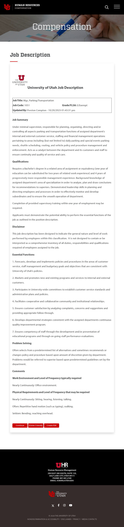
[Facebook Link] (58, 505)
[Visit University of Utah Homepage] (7, 7)
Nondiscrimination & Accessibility (43, 519)
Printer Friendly (36, 425)
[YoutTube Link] (70, 505)
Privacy (76, 519)
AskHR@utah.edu (65, 480)
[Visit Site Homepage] (62, 465)
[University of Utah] (62, 494)
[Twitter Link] (53, 505)
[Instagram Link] (64, 505)
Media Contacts (89, 519)
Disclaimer (66, 519)
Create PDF (52, 425)
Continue (20, 425)
